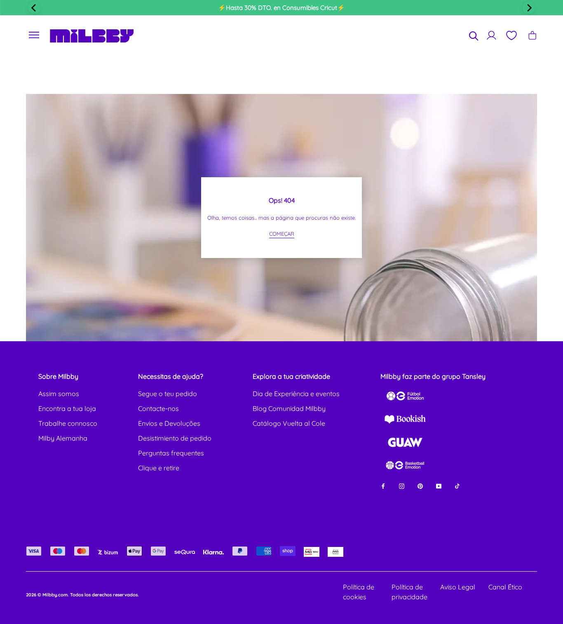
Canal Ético (505, 587)
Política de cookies (358, 592)
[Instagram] (401, 485)
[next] (529, 8)
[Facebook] (383, 485)
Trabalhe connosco (67, 423)
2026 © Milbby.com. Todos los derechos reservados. (82, 595)
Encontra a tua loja (67, 408)
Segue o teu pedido (167, 393)
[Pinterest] (420, 485)
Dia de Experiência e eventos (296, 393)
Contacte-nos (158, 408)
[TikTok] (457, 485)
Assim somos (58, 393)
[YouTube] (438, 485)
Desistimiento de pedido (174, 438)
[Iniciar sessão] (491, 35)
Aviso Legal (457, 587)
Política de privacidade (409, 592)
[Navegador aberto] (34, 35)
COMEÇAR (281, 233)
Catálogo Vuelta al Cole (289, 423)
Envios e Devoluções (169, 423)
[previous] (34, 8)
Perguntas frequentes (171, 453)
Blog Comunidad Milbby (289, 408)
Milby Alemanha (62, 438)
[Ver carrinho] (532, 35)
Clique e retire (158, 468)
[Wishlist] (511, 35)
